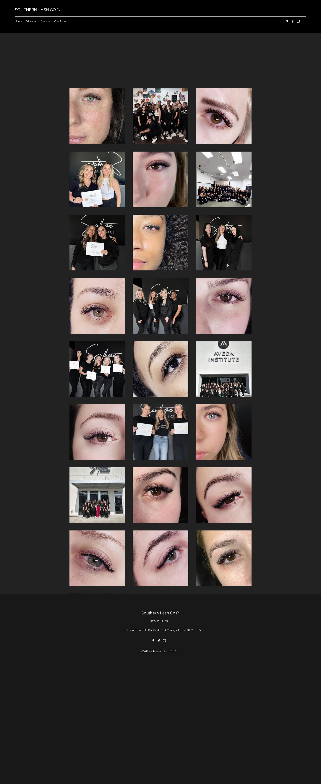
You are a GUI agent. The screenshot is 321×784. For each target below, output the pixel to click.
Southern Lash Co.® (160, 613)
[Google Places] (287, 21)
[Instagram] (298, 21)
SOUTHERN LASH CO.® (37, 9)
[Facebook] (293, 21)
